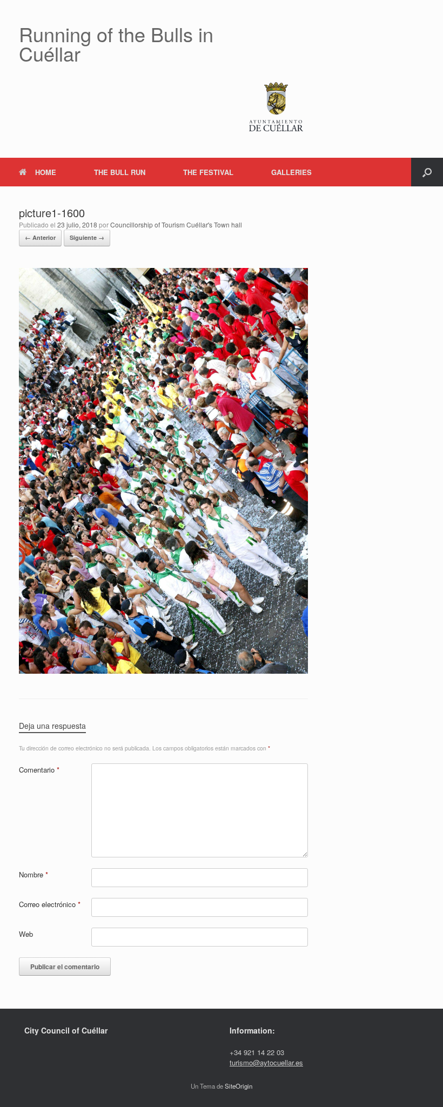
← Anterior (40, 237)
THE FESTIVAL (208, 172)
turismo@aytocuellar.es (266, 1062)
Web (26, 934)
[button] (427, 172)
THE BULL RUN (119, 172)
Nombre (33, 874)
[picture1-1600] (163, 670)
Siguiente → (87, 237)
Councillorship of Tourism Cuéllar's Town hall (176, 224)
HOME (45, 172)
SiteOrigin (238, 1086)
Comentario (39, 769)
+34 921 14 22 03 (257, 1052)
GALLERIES (291, 172)
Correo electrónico (49, 904)
